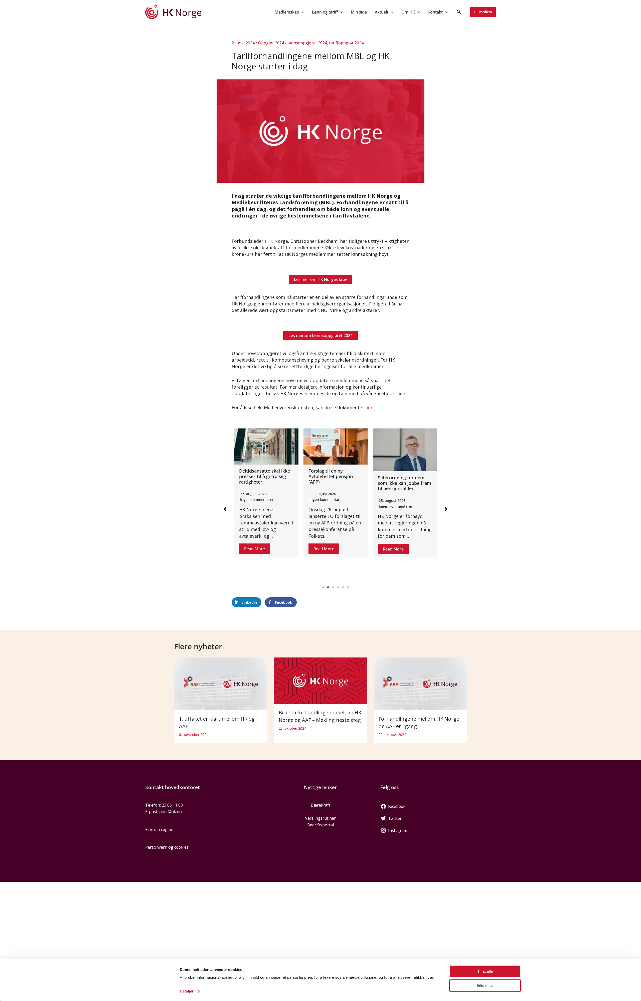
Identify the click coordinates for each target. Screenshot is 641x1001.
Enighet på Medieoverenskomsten (402, 473)
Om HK (408, 12)
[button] (301, 12)
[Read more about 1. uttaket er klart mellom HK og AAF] (220, 683)
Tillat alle (485, 971)
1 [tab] (323, 587)
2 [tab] (328, 587)
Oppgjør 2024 (271, 43)
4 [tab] (338, 587)
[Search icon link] (459, 12)
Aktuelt (381, 12)
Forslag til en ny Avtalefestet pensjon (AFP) (261, 476)
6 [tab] (348, 587)
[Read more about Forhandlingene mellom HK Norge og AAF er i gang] (420, 683)
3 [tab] (333, 587)
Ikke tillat (485, 985)
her (369, 407)
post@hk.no (170, 811)
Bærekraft (320, 805)
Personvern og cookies (167, 847)
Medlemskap (287, 12)
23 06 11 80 (172, 805)
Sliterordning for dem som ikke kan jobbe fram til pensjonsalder (335, 483)
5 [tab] (343, 587)
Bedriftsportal (320, 825)
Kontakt (435, 12)
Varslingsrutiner (320, 818)
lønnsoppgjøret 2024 (307, 43)
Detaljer (187, 991)
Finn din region (159, 829)
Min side (359, 12)
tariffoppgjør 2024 (346, 43)
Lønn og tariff (325, 12)
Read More (254, 548)
